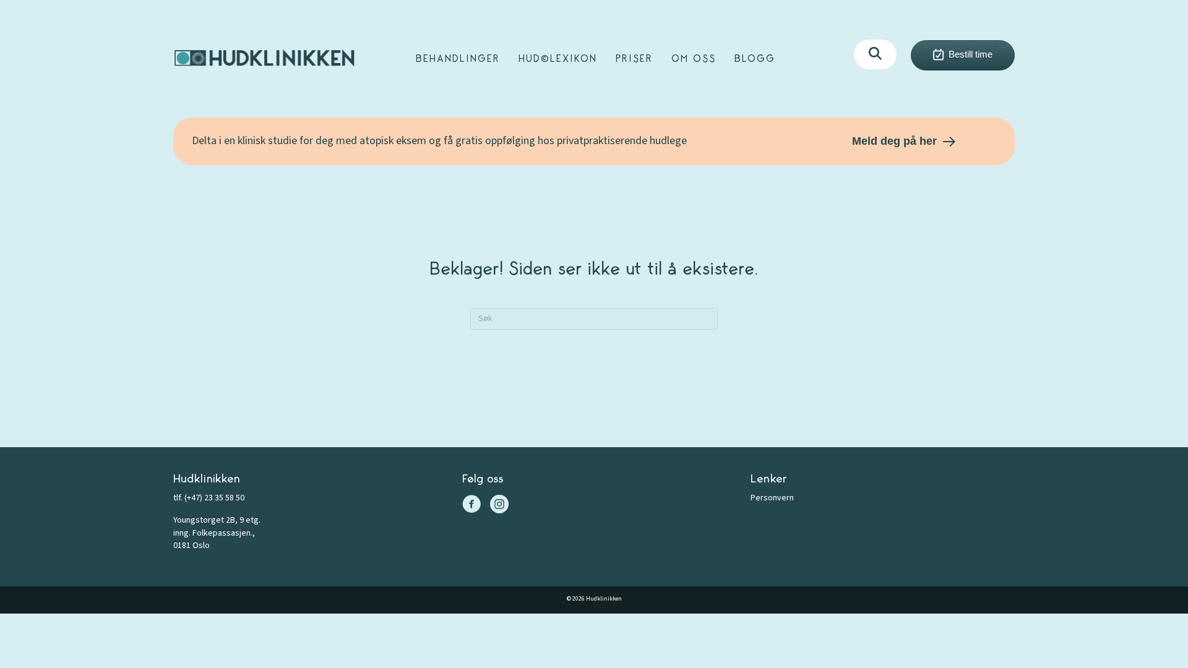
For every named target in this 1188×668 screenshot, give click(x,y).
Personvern (772, 498)
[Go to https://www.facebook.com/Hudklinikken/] (471, 506)
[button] (875, 54)
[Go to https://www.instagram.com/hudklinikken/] (499, 506)
